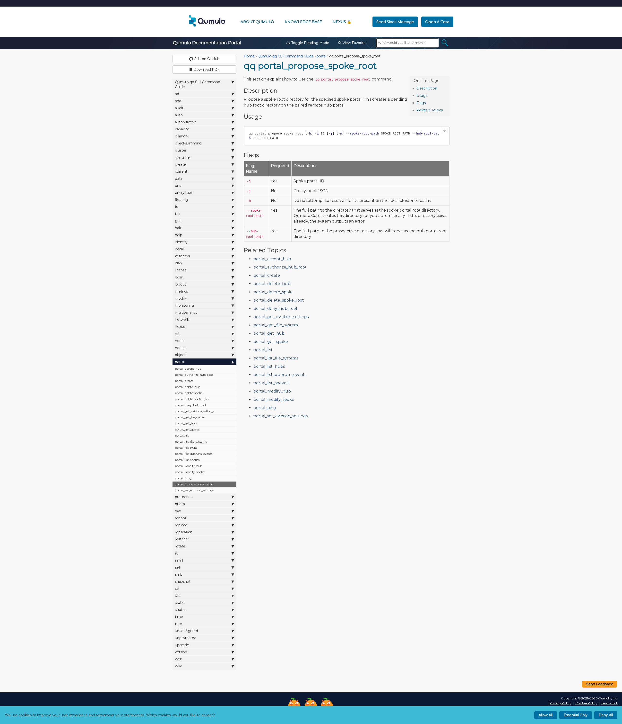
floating (181, 199)
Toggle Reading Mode (310, 43)
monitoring (184, 305)
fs (176, 207)
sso (178, 595)
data (178, 178)
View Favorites (355, 43)
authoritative (186, 122)
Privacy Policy (560, 703)
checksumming (188, 143)
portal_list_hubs (186, 447)
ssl (177, 588)
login (179, 277)
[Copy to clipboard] (445, 130)
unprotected (185, 638)
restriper (182, 539)
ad (177, 94)
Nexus (342, 21)
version (181, 652)
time (179, 617)
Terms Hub (609, 703)
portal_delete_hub (187, 387)
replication (183, 532)
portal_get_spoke (187, 429)
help (178, 235)
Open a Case (437, 21)
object (180, 355)
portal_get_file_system (190, 417)
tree (178, 624)
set (177, 567)
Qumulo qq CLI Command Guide (197, 84)
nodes (180, 348)
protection (184, 497)
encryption (184, 192)
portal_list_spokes (187, 460)
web (178, 659)
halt (178, 228)
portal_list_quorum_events (193, 454)
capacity (182, 129)
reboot (180, 518)
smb (178, 574)
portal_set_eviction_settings (194, 490)
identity (181, 242)
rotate (180, 546)
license (181, 270)
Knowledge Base (303, 21)
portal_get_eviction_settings (194, 411)
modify (181, 298)
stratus (180, 610)
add (178, 101)
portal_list (182, 435)
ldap (178, 263)
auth (179, 115)
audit (179, 108)
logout (180, 284)
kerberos (182, 256)
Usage (422, 95)
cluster (180, 150)
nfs (177, 333)
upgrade (182, 645)
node (179, 341)
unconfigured (186, 631)
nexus (180, 326)
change (181, 136)
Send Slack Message (395, 21)
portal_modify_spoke (189, 472)
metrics (181, 291)
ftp (177, 214)
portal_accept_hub (188, 368)
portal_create (184, 381)
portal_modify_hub (188, 466)
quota (180, 504)
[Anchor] (440, 88)
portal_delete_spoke (188, 393)
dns (178, 185)
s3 (177, 553)
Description (426, 88)
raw (178, 511)
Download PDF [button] (206, 69)
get (178, 221)
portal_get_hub (186, 423)
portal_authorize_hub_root (194, 374)
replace (181, 525)
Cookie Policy (586, 703)
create (180, 164)
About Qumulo (257, 21)
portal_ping (183, 478)
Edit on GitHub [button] (206, 59)
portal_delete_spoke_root (192, 399)
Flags (421, 103)
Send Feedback (599, 684)
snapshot (182, 581)
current (181, 171)
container (183, 157)
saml (179, 560)
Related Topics (429, 110)
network (182, 319)
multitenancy (186, 312)
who (178, 666)
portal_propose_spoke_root (194, 484)
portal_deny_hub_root (190, 405)
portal (180, 362)
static (179, 602)
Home (249, 56)
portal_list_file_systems (191, 441)
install (179, 249)
